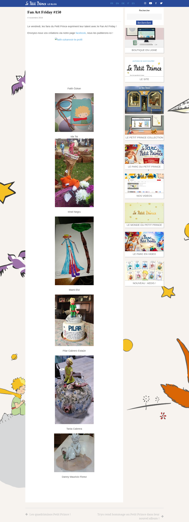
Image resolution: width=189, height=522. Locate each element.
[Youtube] (150, 3)
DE (123, 3)
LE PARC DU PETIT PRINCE (144, 166)
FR (111, 3)
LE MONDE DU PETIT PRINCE (144, 225)
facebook (81, 33)
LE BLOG (52, 4)
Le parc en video (144, 254)
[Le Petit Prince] (35, 3)
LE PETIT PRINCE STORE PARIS (144, 108)
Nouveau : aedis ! (144, 283)
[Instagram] (145, 3)
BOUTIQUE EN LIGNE (144, 50)
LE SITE (144, 79)
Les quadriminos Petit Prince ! (50, 514)
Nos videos (144, 195)
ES (133, 3)
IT (128, 3)
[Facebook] (156, 3)
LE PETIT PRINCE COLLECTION (144, 137)
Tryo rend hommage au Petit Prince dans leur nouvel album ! (128, 516)
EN (117, 3)
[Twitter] (161, 3)
